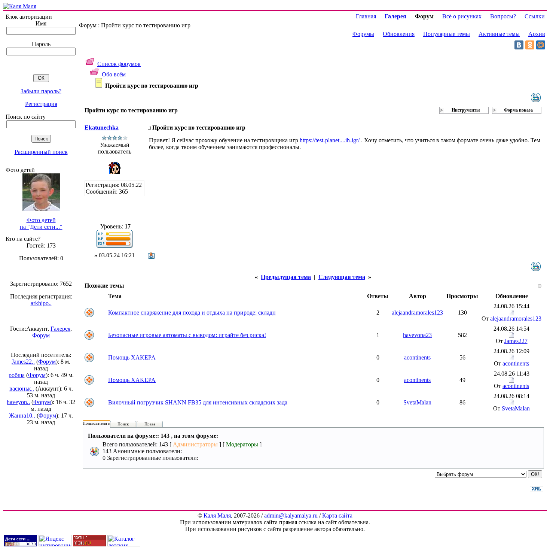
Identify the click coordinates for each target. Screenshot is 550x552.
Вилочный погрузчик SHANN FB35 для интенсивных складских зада (197, 402)
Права (149, 424)
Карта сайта (337, 515)
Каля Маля (217, 515)
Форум (41, 335)
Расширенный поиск (41, 152)
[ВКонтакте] (518, 44)
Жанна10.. (22, 415)
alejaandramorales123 (417, 312)
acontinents (417, 357)
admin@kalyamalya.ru (291, 515)
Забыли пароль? (41, 91)
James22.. (23, 361)
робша (17, 375)
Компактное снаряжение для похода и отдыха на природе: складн (192, 312)
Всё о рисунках (462, 16)
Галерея (60, 328)
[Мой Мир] (540, 44)
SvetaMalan (417, 402)
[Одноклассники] (529, 44)
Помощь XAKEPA (132, 357)
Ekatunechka (102, 127)
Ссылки (535, 16)
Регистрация (41, 104)
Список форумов (119, 64)
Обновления (399, 34)
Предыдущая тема (286, 277)
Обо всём (114, 74)
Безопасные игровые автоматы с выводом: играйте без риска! (187, 335)
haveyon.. (18, 402)
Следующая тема (341, 277)
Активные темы (499, 34)
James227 (516, 341)
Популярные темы (446, 34)
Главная (366, 16)
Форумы (363, 34)
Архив (536, 34)
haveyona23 (417, 335)
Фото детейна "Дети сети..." (41, 223)
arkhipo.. (41, 303)
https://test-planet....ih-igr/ (330, 140)
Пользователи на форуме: (105, 423)
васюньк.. (21, 388)
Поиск (123, 424)
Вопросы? (503, 16)
